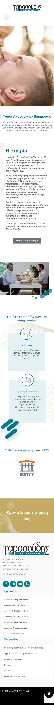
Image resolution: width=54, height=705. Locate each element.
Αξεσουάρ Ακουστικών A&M (15, 628)
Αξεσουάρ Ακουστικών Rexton (16, 617)
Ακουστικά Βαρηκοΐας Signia (16, 599)
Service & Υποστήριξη (13, 659)
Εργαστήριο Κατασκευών (14, 676)
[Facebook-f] (6, 584)
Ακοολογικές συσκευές (14, 634)
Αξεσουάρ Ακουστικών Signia (16, 605)
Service (7, 671)
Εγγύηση (7, 665)
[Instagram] (13, 584)
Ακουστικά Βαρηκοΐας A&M (15, 622)
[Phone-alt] (27, 584)
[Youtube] (20, 584)
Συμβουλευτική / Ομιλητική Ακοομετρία (20, 653)
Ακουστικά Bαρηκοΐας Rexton (16, 611)
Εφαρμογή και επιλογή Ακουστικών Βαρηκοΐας (23, 648)
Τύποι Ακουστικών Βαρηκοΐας (27, 116)
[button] (6, 17)
